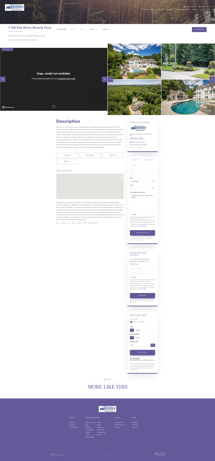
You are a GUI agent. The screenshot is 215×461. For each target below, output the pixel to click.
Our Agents (139, 147)
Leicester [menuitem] (87, 432)
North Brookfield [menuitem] (89, 437)
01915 (85, 223)
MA (69, 223)
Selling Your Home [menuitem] (119, 422)
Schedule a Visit (148, 159)
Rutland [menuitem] (99, 422)
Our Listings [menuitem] (72, 425)
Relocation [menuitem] (117, 427)
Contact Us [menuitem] (205, 9)
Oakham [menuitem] (87, 434)
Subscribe (142, 295)
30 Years (134, 322)
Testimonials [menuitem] (135, 425)
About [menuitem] (194, 9)
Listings (64, 223)
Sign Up (194, 6)
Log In (187, 6)
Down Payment (134, 334)
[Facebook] (107, 445)
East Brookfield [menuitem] (89, 430)
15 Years (142, 322)
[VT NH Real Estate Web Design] (159, 454)
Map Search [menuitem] (72, 422)
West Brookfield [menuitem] (101, 432)
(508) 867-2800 (205, 6)
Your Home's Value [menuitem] (120, 425)
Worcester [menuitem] (99, 434)
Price (131, 327)
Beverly (79, 223)
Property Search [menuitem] (149, 9)
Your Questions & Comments (137, 192)
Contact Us (133, 147)
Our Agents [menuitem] (135, 422)
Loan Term (133, 319)
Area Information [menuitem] (182, 9)
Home (58, 223)
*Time (131, 185)
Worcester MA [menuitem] (100, 430)
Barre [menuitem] (86, 425)
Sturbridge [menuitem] (100, 427)
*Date (131, 178)
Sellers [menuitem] (161, 9)
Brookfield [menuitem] (88, 427)
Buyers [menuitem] (169, 9)
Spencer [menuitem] (99, 425)
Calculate (142, 352)
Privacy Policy (143, 226)
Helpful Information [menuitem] (90, 422)
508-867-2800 (137, 139)
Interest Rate (134, 342)
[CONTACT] (199, 29)
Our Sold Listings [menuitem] (73, 427)
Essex (73, 223)
